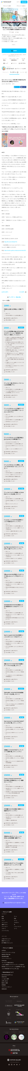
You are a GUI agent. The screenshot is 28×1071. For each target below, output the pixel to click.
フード (15, 928)
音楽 (18, 32)
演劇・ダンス (4, 924)
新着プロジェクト (6, 941)
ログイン (18, 1)
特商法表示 (4, 989)
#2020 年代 (4, 977)
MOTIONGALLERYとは (7, 975)
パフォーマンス (17, 926)
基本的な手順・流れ (6, 954)
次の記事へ (22, 292)
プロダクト (16, 922)
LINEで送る (23, 63)
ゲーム (15, 920)
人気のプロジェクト (6, 938)
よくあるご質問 (5, 979)
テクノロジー (5, 926)
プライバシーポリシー (7, 987)
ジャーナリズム (5, 930)
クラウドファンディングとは (8, 952)
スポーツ (4, 928)
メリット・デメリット (6, 958)
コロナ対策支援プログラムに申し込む (10, 968)
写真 (3, 918)
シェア (6, 63)
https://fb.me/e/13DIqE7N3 (10, 242)
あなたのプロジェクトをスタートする (15, 902)
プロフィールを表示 (21, 68)
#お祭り (13, 44)
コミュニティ (5, 922)
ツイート (15, 63)
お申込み (4, 950)
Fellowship (4, 960)
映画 (3, 916)
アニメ (3, 920)
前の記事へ (6, 292)
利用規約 (4, 985)
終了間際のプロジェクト (7, 943)
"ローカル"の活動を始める (8, 962)
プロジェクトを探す (7, 5)
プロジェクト (5, 72)
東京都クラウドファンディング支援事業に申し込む (13, 966)
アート (15, 916)
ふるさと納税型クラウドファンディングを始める (13, 964)
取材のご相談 (5, 983)
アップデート (14, 72)
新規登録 (24, 2)
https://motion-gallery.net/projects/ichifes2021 (15, 250)
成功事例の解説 (5, 956)
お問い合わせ (5, 981)
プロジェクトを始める (21, 5)
